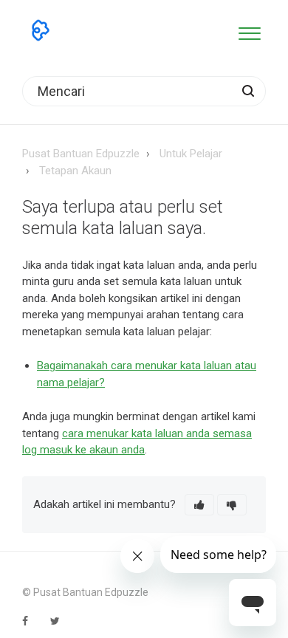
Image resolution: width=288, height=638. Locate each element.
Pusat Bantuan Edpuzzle (81, 153)
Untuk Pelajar (191, 153)
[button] (249, 30)
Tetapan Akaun (75, 170)
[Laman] (40, 30)
